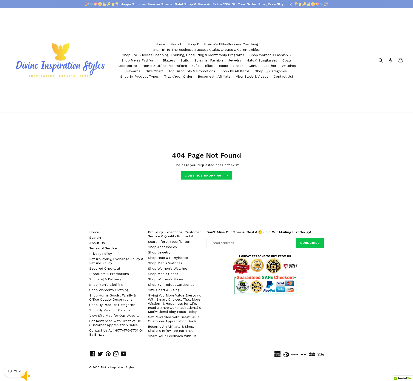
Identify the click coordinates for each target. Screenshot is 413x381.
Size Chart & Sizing (163, 290)
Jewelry (234, 60)
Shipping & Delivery (105, 279)
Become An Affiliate (214, 76)
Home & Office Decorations (164, 66)
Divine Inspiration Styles (117, 367)
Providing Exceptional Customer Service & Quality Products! (174, 234)
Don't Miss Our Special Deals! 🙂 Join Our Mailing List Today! (258, 232)
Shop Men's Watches (165, 263)
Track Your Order (178, 76)
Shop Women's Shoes (165, 279)
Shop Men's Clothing (106, 285)
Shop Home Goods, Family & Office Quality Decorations (112, 297)
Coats (287, 60)
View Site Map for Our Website (114, 315)
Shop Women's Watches (168, 268)
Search (176, 44)
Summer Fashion (208, 60)
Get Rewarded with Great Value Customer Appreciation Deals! (174, 319)
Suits (184, 60)
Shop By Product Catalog (110, 310)
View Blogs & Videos (252, 76)
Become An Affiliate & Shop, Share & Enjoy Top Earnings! (171, 328)
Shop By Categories (271, 71)
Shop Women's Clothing (109, 290)
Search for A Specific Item (169, 242)
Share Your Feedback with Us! (172, 336)
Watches (289, 66)
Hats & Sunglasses (262, 60)
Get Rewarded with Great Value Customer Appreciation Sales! (115, 323)
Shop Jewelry (159, 252)
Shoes (238, 66)
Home (160, 44)
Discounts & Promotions (109, 274)
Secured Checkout (104, 268)
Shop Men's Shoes (163, 274)
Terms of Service (103, 248)
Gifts (196, 66)
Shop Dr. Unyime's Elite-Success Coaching (223, 44)
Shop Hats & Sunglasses (168, 258)
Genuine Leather (262, 66)
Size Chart (154, 71)
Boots (223, 66)
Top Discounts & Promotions (191, 71)
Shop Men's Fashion (140, 60)
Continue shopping (203, 175)
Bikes (209, 66)
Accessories (127, 66)
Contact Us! (283, 76)
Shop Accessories (162, 247)
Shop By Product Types (139, 76)
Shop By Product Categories (112, 305)
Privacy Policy (100, 254)
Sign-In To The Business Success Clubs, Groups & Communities (206, 50)
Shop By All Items (235, 71)
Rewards (133, 71)
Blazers (169, 60)
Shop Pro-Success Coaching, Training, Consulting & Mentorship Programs (183, 55)
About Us (97, 243)
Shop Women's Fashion (271, 55)
